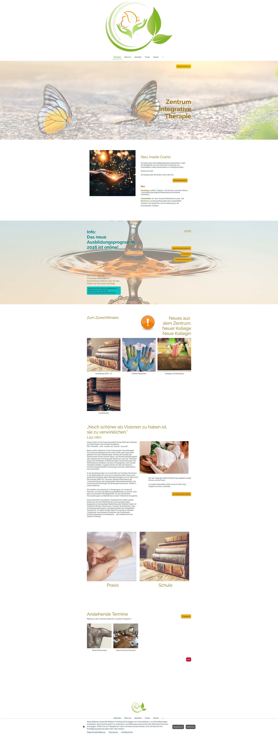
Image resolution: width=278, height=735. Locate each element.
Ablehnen (190, 727)
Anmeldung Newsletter (181, 494)
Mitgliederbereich (183, 66)
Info (188, 659)
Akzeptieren (178, 727)
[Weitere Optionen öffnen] (163, 57)
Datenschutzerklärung (96, 732)
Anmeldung (185, 254)
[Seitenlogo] (139, 27)
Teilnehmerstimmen (182, 259)
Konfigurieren (127, 732)
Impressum (113, 732)
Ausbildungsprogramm (181, 248)
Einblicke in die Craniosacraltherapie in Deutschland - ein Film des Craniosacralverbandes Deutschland (102, 291)
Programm (186, 616)
